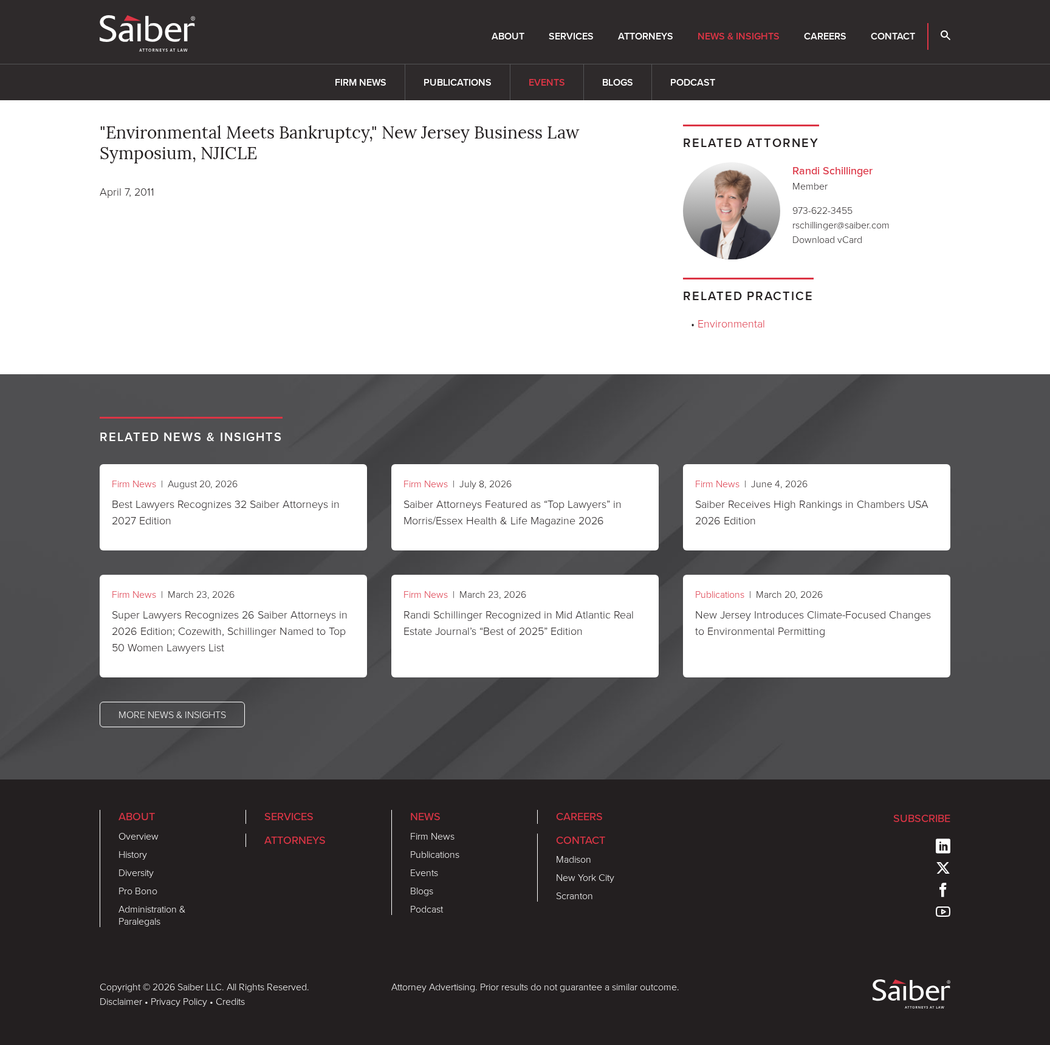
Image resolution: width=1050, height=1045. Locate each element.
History (132, 854)
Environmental (731, 323)
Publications (458, 82)
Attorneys (645, 36)
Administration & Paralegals (151, 915)
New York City (585, 877)
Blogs (617, 82)
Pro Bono (137, 890)
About (508, 36)
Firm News (360, 82)
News (425, 816)
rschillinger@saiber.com (841, 224)
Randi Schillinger (832, 170)
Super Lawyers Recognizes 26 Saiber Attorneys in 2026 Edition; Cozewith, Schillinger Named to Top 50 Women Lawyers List (230, 630)
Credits (230, 1001)
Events (547, 82)
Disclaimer (121, 1001)
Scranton (574, 895)
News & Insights (739, 36)
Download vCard (827, 239)
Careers (825, 36)
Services (571, 36)
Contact (893, 36)
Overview (138, 836)
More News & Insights (172, 714)
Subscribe (921, 818)
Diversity (136, 872)
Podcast (692, 82)
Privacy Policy (179, 1001)
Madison (573, 859)
